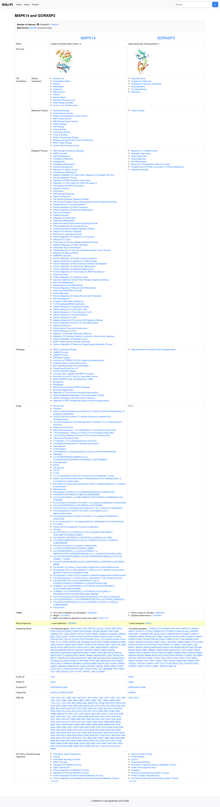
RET (114, 660)
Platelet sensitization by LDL (65, 368)
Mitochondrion (59, 91)
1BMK (68, 697)
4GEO (108, 735)
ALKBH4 (166, 628)
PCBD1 (190, 650)
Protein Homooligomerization (143, 767)
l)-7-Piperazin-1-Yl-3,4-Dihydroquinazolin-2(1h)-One (75, 440)
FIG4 (182, 639)
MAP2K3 (114, 647)
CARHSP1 (194, 631)
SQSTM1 (99, 666)
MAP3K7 (89, 650)
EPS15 (123, 639)
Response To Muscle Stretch (65, 252)
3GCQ (87, 713)
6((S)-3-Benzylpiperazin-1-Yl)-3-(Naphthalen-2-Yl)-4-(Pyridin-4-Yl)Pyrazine (84, 430)
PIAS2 (122, 658)
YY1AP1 (78, 671)
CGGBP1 (186, 633)
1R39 (123, 697)
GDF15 (100, 641)
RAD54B (140, 655)
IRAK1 (107, 644)
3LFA (52, 721)
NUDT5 (166, 650)
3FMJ (106, 711)
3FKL (120, 708)
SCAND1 (188, 655)
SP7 (77, 666)
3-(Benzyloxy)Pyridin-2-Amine (66, 438)
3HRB (85, 716)
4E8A (106, 732)
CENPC (73, 633)
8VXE (81, 746)
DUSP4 (103, 636)
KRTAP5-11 (168, 644)
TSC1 (52, 671)
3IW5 (73, 719)
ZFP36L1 (87, 671)
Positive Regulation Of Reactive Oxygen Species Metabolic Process (83, 344)
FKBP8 (72, 641)
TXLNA (168, 663)
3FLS (79, 711)
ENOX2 (169, 639)
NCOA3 (116, 655)
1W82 (64, 700)
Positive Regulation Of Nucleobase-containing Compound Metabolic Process (86, 778)
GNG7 (196, 639)
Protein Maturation (61, 293)
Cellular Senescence (62, 325)
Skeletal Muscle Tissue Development (69, 204)
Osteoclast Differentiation (64, 220)
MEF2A (111, 652)
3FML (117, 711)
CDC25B (95, 631)
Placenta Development (63, 166)
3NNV (88, 724)
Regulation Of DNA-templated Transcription (71, 180)
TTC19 (161, 663)
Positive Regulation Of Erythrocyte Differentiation (74, 266)
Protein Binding (59, 123)
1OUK (100, 697)
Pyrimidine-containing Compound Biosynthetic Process (155, 778)
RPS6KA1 (179, 655)
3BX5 (63, 708)
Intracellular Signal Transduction (67, 247)
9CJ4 (113, 746)
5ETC (74, 738)
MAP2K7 (71, 650)
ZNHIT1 (102, 671)
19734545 (156, 615)
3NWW (107, 724)
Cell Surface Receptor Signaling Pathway (71, 199)
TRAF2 (159, 660)
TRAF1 (152, 660)
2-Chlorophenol (59, 448)
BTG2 (119, 628)
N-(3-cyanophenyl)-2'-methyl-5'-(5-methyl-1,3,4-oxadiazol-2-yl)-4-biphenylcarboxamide (80, 512)
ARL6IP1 (195, 628)
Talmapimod (58, 467)
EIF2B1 (147, 639)
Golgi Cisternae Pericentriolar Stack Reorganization (153, 349)
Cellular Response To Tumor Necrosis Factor (72, 312)
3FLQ (74, 711)
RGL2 (161, 655)
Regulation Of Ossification (64, 217)
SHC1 (107, 663)
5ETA (69, 738)
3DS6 (90, 708)
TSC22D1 (132, 663)
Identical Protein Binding (141, 753)
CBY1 (136, 633)
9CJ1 (98, 746)
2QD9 (75, 705)
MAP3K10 (80, 650)
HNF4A (68, 644)
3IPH (63, 719)
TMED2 (194, 658)
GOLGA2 (139, 641)
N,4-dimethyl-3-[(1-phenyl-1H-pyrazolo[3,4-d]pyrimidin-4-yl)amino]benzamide (86, 567)
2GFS (118, 703)
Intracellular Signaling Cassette (66, 759)
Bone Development (61, 298)
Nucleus (56, 83)
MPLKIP (185, 647)
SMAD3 (121, 663)
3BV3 (58, 708)
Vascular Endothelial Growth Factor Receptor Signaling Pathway (81, 279)
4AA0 (52, 732)
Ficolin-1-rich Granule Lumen (65, 105)
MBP (105, 652)
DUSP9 (117, 636)
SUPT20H (74, 668)
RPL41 (60, 663)
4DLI (74, 732)
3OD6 (81, 727)
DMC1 (160, 636)
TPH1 (146, 660)
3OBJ (64, 727)
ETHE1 (176, 639)
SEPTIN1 (132, 658)
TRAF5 (172, 660)
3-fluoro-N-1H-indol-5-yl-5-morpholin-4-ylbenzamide (75, 545)
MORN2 (177, 647)
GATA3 (94, 641)
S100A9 (85, 663)
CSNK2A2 (113, 633)
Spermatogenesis (138, 158)
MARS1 (94, 652)
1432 (52, 676)
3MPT (53, 724)
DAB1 (52, 636)
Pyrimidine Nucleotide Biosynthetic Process (150, 772)
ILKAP (94, 644)
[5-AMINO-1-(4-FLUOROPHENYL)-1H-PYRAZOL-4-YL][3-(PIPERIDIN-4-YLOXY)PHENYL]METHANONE (84, 587)
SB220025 (57, 454)
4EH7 (63, 735)
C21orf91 (185, 631)
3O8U (52, 727)
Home (19, 4)
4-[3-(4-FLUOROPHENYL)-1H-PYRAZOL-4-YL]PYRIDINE (77, 505)
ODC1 (178, 650)
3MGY (89, 721)
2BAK (79, 703)
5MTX (95, 738)
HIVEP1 (60, 644)
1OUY (106, 697)
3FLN (68, 711)
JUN (118, 644)
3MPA (118, 721)
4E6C (100, 732)
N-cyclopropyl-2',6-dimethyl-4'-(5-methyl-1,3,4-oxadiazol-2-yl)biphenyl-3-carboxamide (89, 502)
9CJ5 (118, 746)
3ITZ (68, 719)
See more (54, 781)
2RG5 (81, 705)
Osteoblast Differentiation (64, 164)
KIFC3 (159, 644)
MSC (192, 647)
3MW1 (71, 724)
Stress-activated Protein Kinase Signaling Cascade (75, 223)
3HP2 (74, 716)
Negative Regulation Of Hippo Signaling (70, 244)
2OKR (64, 705)
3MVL (58, 724)
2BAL (84, 703)
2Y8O (92, 705)
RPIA (172, 655)
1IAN (79, 697)
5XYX (108, 740)
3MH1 (100, 721)
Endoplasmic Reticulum (141, 81)
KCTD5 (139, 644)
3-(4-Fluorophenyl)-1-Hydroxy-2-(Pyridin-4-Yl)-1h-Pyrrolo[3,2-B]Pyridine (83, 432)
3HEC (53, 716)
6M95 (71, 743)
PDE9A (197, 650)
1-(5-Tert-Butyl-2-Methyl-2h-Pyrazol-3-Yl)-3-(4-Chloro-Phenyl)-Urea (81, 435)
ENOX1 (162, 639)
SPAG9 (83, 666)
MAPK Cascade (60, 153)
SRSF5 (114, 666)
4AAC (69, 732)
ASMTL (131, 631)
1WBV (105, 700)
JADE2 (200, 641)
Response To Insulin (62, 239)
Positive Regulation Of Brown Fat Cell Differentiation (75, 322)
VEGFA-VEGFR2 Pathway (64, 371)
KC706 (56, 464)
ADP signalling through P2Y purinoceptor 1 (71, 365)
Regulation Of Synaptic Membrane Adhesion (72, 333)
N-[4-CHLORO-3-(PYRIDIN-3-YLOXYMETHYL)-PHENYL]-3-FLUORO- (83, 537)
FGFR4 (65, 641)
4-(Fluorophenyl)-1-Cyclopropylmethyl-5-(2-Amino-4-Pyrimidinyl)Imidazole (84, 451)
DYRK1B (54, 639)
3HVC (58, 719)
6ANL (119, 740)
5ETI (85, 738)
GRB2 (123, 641)
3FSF (64, 713)
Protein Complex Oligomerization (145, 775)
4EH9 (74, 735)
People (35, 4)
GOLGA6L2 (149, 641)
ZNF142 (95, 671)
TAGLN (164, 658)
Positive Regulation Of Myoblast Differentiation (73, 269)
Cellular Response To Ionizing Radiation (70, 314)
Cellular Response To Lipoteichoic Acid (70, 309)
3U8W (69, 729)
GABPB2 (189, 639)
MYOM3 (198, 647)
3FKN (52, 711)
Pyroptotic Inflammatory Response (68, 301)
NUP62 (172, 650)
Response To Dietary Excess (65, 169)
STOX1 (157, 658)
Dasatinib (57, 408)
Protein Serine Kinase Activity (66, 145)
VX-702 (56, 470)
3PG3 (104, 727)
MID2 (160, 647)
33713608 (64, 615)
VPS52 (195, 663)
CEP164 (80, 633)
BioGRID (33, 27)
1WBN (81, 700)
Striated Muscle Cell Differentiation (68, 285)
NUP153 (96, 658)
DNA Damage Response (63, 193)
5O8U (68, 740)
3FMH (100, 711)
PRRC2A (162, 652)
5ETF (79, 738)
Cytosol (56, 94)
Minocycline (58, 405)
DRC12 (184, 636)
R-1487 (56, 473)
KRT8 (80, 647)
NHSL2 (139, 650)
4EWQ (86, 735)
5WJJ (102, 740)
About (27, 4)
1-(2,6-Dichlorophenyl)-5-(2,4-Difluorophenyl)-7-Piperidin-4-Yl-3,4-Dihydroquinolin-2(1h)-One (87, 423)
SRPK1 (107, 666)
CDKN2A (54, 633)
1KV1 (84, 697)
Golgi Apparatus (138, 86)
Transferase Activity (61, 132)
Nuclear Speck (59, 97)
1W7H (58, 700)
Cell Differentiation (139, 161)
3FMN (59, 713)
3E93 (105, 708)
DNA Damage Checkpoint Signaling (68, 150)
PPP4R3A (84, 660)
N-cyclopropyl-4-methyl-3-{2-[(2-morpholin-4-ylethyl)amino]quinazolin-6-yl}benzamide (89, 575)
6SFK (120, 743)
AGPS (148, 623)
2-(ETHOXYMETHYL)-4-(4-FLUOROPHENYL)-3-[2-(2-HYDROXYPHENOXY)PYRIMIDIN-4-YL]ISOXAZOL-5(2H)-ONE (80, 582)
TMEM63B (107, 668)
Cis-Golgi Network (139, 89)
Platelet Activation (61, 215)
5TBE (91, 740)
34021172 (103, 618)
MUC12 (104, 655)
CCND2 (75, 631)
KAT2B (60, 647)
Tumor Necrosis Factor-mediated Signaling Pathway (75, 242)
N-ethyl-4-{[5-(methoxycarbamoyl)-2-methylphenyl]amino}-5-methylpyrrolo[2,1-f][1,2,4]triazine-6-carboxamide (87, 479)
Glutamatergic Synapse (63, 102)
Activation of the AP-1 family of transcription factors (75, 376)
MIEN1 (167, 647)
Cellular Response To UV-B (65, 317)
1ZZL (68, 703)
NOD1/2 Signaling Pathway (65, 349)
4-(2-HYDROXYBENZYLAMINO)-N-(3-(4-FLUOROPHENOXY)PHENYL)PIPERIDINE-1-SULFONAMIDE (80, 458)
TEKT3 (176, 658)
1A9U (52, 697)
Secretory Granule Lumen (64, 99)
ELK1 (97, 639)
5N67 (58, 740)
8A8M (75, 746)
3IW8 (88, 719)
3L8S (114, 719)
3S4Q (63, 729)
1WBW (112, 700)
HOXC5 (180, 641)
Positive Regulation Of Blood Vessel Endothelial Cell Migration (80, 263)
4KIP (118, 735)
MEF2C (118, 652)
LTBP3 (184, 644)
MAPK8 (111, 650)
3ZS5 (91, 729)
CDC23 (157, 633)
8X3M (87, 746)
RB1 (98, 660)
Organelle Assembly (140, 169)
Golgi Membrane (138, 78)
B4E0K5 (54, 692)
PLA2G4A (54, 660)
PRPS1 (154, 652)
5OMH (86, 740)
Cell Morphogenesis (61, 156)
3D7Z (79, 708)
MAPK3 (104, 650)
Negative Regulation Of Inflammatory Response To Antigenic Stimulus (83, 174)
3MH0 (95, 721)
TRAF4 (166, 660)
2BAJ (73, 703)
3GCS (93, 713)
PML (66, 660)
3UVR (86, 729)
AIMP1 (73, 628)
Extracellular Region (61, 81)
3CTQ (74, 708)
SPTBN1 (91, 666)
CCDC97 (68, 631)
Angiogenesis (59, 161)
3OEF (98, 727)
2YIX (108, 705)
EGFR (82, 639)
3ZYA (113, 729)
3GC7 (75, 713)
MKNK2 (90, 655)
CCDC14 (60, 631)
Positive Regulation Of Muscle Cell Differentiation (74, 287)
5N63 (112, 738)
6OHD (82, 743)
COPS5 (88, 633)
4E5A (84, 732)
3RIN (121, 727)
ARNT (79, 628)
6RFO (104, 743)
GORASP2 (166, 37)
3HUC (96, 716)
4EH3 (116, 732)
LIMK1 (92, 647)
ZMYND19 (164, 666)
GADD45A (85, 641)
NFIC (68, 658)
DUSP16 (81, 636)
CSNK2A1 (103, 633)
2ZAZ (112, 705)
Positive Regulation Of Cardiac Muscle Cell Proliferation (77, 295)
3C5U (68, 708)
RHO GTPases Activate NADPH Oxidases (71, 387)
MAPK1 (96, 650)
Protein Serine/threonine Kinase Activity (70, 115)
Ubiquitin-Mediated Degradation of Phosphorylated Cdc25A (78, 395)
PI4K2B (114, 658)
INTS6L (101, 644)
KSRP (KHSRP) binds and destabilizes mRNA (73, 379)
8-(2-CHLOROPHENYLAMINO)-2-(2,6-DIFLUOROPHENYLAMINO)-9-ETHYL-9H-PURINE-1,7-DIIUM (87, 557)
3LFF (78, 721)
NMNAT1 (152, 650)
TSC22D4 (141, 663)
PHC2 (108, 658)
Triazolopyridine (60, 462)
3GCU (99, 713)
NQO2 (159, 650)
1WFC (118, 700)
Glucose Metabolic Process (65, 177)
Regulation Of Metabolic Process (67, 764)
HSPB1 (80, 644)
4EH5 (52, 735)
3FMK (111, 711)
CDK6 (116, 631)
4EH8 (69, 735)
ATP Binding (58, 126)
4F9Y (97, 735)
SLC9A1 (113, 663)
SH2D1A (100, 663)
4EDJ (136, 697)
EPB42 (109, 639)
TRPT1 (197, 660)
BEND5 (157, 631)
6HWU (59, 743)
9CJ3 (108, 746)
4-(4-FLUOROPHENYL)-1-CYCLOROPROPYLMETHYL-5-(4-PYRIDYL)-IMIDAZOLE (89, 599)
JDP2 (113, 644)
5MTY (101, 738)
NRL (90, 658)
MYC (110, 655)
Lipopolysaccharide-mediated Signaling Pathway (74, 228)
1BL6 (58, 697)
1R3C (52, 700)
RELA (108, 660)
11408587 (54, 24)
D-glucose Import (60, 274)
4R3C (58, 738)
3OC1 (69, 727)
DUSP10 (73, 636)
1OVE (112, 697)
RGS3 (166, 655)
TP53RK (139, 660)
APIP (173, 628)
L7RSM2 (62, 692)
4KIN (113, 735)
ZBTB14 (148, 666)
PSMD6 (177, 652)
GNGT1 (131, 641)
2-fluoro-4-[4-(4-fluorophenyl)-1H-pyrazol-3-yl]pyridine (75, 526)
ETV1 (58, 641)
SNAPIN (71, 666)
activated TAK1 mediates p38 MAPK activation (73, 373)
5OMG (79, 740)
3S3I (58, 729)
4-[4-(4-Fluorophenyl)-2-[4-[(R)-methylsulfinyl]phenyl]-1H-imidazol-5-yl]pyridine (86, 596)
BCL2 (94, 628)
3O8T (118, 724)
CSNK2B (122, 633)
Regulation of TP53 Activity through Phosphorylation (75, 392)
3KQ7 (108, 719)
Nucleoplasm (58, 86)
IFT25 (193, 641)
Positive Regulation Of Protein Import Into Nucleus (75, 258)
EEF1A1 (68, 639)
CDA (151, 633)
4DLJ (79, 732)
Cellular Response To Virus (65, 330)
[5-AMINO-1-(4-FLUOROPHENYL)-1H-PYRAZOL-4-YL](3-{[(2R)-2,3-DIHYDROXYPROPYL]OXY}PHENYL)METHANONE (82, 592)
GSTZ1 (164, 641)
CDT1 (61, 633)
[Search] (215, 4)
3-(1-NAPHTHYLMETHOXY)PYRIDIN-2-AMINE (73, 548)
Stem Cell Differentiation (63, 282)
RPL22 (53, 663)
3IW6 (78, 719)
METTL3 (61, 655)
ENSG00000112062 (58, 687)
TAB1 (81, 668)
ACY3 (159, 628)
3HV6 (118, 716)
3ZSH (102, 729)
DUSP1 (65, 636)
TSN (156, 663)
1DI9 (74, 697)
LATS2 (86, 647)
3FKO (58, 711)
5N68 (63, 740)
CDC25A (87, 631)
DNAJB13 (168, 636)
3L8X (119, 719)
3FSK (70, 713)
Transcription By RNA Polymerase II (69, 185)
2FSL (96, 703)
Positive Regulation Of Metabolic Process (71, 770)
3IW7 (83, 719)
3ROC (53, 729)
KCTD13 (132, 644)
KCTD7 (146, 644)
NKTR (78, 658)
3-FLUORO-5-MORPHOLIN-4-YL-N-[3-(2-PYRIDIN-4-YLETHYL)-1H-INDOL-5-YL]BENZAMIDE (86, 541)
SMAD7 (53, 666)
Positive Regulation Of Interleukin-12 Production (74, 236)
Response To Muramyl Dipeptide (67, 231)
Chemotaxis (58, 191)
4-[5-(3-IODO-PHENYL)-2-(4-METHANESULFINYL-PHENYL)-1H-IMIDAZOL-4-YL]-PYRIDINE (88, 498)
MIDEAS (69, 655)
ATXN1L (149, 631)
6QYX (99, 743)
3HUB (91, 716)
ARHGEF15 (186, 628)
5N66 (52, 740)
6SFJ (115, 743)
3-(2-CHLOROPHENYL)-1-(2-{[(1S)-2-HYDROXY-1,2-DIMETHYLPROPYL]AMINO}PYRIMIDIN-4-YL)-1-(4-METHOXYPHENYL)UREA (87, 552)
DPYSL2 (176, 636)
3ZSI (108, 729)
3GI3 (116, 713)
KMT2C (67, 647)
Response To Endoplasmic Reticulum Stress (150, 164)
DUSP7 (110, 636)
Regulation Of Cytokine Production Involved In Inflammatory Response (83, 336)
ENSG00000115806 (136, 687)
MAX (100, 652)
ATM (90, 628)
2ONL (69, 705)
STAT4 (53, 668)
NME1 (145, 650)
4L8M (52, 738)
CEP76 (178, 633)
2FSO (107, 703)
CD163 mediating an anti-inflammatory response (74, 397)
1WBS (93, 700)
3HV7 (52, 719)
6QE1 (93, 743)
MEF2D (53, 655)
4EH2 (111, 732)
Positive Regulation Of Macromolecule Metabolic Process (78, 775)
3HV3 (102, 716)
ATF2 (85, 628)
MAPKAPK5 (78, 652)
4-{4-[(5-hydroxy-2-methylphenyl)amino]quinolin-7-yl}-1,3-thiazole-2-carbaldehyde (87, 507)
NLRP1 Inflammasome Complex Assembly (71, 341)
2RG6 (86, 705)
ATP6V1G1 (140, 631)
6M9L (76, 743)
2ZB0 (118, 705)
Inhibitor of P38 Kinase (63, 427)
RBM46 (148, 655)
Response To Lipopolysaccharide (67, 234)
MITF (76, 655)
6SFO (53, 746)
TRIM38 (190, 660)
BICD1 (108, 628)
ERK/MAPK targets (61, 357)
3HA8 (121, 713)
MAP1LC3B (193, 644)
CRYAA (141, 636)
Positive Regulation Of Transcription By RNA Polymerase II (79, 271)
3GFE (110, 713)
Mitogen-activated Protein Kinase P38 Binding (73, 140)
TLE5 (100, 668)
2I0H (124, 703)
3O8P (112, 724)
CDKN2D (171, 633)
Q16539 (69, 692)
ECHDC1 (139, 639)
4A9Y (118, 729)
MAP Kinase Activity (62, 118)
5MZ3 (107, 738)
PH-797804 (58, 524)
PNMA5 (131, 652)
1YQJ (52, 703)
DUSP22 (96, 636)
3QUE (115, 727)
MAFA (98, 647)
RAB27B (192, 652)
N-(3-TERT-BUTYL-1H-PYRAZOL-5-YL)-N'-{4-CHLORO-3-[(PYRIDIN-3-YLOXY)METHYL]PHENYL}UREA (83, 533)
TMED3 (131, 660)
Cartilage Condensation (63, 158)
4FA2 (102, 735)
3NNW (94, 724)
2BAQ (90, 703)
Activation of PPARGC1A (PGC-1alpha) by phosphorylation (78, 360)
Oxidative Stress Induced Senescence (70, 362)
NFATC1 (53, 658)
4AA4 (58, 732)
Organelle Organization (141, 153)
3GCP (81, 713)
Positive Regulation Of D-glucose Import (70, 277)
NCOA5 (131, 650)
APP (178, 628)
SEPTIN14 (142, 658)
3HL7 (64, 716)
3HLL (69, 716)
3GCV (105, 713)
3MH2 (106, 721)
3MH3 (112, 721)
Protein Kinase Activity (63, 113)
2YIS (97, 705)
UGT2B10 (65, 671)
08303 (131, 681)
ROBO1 (120, 660)
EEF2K (75, 639)
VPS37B (188, 663)
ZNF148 (172, 666)
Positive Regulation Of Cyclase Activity (70, 225)
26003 (131, 676)
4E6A (95, 732)
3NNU (83, 724)
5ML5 (90, 738)
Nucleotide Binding (61, 110)
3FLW (84, 711)
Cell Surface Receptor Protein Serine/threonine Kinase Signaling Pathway (85, 201)
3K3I (93, 719)
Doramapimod (59, 446)
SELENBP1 (198, 655)
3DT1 (95, 708)
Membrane (135, 91)
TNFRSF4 (72, 623)
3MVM (65, 724)
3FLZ (95, 711)
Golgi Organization (139, 156)
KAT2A (53, 647)
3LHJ (84, 721)
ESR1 (53, 641)
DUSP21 (191, 636)
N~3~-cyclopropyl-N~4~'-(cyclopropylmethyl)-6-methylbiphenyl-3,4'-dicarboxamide (88, 521)
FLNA (77, 641)
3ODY (87, 727)
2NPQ (58, 705)
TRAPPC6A (181, 660)
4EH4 (122, 732)
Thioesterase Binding (140, 762)
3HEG (58, 716)
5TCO (97, 740)
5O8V (73, 740)
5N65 (122, 738)
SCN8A (93, 663)
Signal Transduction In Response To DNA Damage (75, 260)
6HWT (53, 743)
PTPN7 (92, 660)
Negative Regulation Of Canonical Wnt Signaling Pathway (78, 320)
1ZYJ (58, 703)
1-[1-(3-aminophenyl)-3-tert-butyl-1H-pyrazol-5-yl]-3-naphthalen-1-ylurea (83, 475)
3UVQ (80, 729)
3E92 (100, 708)
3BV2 (52, 708)
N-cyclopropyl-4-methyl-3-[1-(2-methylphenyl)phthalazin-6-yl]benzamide (83, 491)
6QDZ (87, 743)
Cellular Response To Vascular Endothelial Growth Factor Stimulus (82, 250)
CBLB (130, 633)
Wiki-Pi (7, 4)
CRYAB (148, 636)
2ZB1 (123, 705)
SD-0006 (57, 529)
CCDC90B (144, 633)
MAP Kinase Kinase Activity (65, 121)
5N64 (117, 738)
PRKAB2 (146, 652)
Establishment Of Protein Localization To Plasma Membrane (157, 166)
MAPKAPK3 (67, 652)
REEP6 (155, 655)
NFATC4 (61, 658)
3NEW (77, 724)
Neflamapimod (59, 489)
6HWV (65, 743)
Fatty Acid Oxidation (62, 212)
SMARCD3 (62, 666)
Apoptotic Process (61, 188)
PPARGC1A (74, 660)
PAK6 (102, 658)
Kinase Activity (59, 129)
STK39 (66, 668)
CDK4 (110, 631)
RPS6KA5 (77, 663)
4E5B (89, 732)
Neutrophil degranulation (63, 389)
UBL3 (181, 663)
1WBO (87, 700)
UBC (58, 671)
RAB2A (199, 652)
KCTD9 (153, 644)
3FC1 (110, 708)
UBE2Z (175, 663)
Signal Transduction (61, 196)
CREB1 (95, 633)
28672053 (92, 612)
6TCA (58, 746)
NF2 (122, 655)
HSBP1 (187, 641)
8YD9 (92, 746)
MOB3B (97, 655)
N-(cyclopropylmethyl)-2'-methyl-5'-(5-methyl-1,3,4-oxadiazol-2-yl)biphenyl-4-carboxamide (86, 517)
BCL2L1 (101, 628)
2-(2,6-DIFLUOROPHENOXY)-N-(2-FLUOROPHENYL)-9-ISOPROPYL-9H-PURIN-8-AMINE (89, 563)
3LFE (73, 721)
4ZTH (63, 738)
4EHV (79, 735)
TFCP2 (94, 668)
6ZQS (64, 746)
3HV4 (107, 716)
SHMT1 (150, 658)
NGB (73, 658)
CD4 (81, 631)
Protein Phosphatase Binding (65, 137)
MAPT (87, 652)
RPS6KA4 (67, 663)
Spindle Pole (58, 78)
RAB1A (184, 652)
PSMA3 (169, 652)
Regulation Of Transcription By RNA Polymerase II (75, 182)
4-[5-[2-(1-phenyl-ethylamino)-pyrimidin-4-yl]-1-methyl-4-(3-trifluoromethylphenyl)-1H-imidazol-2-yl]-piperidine (89, 412)
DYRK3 (131, 639)
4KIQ (123, 735)
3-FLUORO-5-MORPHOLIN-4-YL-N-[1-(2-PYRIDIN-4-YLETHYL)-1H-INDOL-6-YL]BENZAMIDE (86, 603)
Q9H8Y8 (132, 692)
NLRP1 (84, 658)
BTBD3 (170, 631)
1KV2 (89, 697)
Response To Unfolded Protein (144, 150)
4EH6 (58, 735)
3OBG (58, 727)
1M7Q (95, 697)
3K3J (98, 719)
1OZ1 (118, 697)
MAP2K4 (54, 650)
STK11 (60, 668)
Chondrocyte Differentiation (64, 172)
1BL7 (63, 697)
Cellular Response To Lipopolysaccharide (71, 306)
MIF (172, 647)
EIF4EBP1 (89, 639)
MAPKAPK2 (55, 652)
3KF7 (103, 719)
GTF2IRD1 (172, 641)
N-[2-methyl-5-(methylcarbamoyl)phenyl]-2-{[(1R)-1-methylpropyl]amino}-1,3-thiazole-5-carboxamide (89, 485)
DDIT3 (59, 636)
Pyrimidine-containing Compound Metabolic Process (153, 764)
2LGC (52, 705)
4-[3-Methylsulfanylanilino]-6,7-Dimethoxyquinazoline (76, 443)
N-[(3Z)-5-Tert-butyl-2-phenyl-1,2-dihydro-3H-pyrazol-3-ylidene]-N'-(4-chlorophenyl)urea (82, 418)
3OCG (75, 727)
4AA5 (63, 732)
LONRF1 (177, 644)
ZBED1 (141, 666)
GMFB (107, 641)
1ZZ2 (63, 703)
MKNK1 (82, 655)
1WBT (99, 700)
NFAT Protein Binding (62, 142)
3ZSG (97, 729)
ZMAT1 (156, 666)
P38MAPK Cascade (61, 255)
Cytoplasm (57, 89)
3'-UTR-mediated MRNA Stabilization (69, 303)
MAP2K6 (63, 650)
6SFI (110, 743)
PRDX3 (139, 652)
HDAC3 (53, 644)
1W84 (75, 700)
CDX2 (66, 633)
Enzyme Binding (60, 134)
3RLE (130, 697)
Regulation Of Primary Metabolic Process (71, 772)
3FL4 (64, 711)
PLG (61, 660)
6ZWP (70, 746)
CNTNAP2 (132, 636)
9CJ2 (103, 746)
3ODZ (92, 727)
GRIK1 (157, 641)
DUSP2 (88, 636)
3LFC (63, 721)
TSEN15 (150, 663)
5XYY (114, 740)
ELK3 (102, 639)
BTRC (53, 631)
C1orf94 (177, 631)
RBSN (103, 660)
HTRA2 (87, 644)
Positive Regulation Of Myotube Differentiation (73, 209)
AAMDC (152, 628)
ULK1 (72, 671)
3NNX (100, 724)
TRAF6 (121, 668)
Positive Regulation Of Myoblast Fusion (70, 338)
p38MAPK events (60, 352)
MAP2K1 (106, 647)
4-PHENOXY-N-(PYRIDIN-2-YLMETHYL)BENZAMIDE (76, 494)
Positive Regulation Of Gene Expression (70, 207)
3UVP (74, 729)
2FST (112, 703)
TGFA (182, 658)
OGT (184, 650)
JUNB (123, 644)
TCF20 (87, 668)
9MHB (53, 748)
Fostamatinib (58, 607)
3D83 (85, 708)
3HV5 (113, 716)
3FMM (53, 713)
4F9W (91, 735)
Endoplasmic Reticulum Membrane (146, 83)
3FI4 (115, 708)
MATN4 (154, 647)
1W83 (69, 700)
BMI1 (114, 628)
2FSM (101, 703)
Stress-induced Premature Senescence (70, 328)
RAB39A (132, 655)
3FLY (90, 711)
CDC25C (103, 631)
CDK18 (163, 633)
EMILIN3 (154, 639)
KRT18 (74, 647)
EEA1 (61, 639)
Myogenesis (58, 381)
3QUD (109, 727)
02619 (53, 681)
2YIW (102, 705)
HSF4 (74, 644)
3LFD (68, 721)
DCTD (154, 636)
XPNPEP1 (133, 666)
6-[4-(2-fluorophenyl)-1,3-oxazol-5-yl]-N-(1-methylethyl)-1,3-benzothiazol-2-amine (87, 577)
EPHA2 (116, 639)
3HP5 (80, 716)
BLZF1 (164, 631)
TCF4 (170, 658)
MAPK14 (88, 37)
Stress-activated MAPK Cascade (67, 290)
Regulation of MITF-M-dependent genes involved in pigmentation (81, 400)
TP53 (115, 668)
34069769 (159, 612)
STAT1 (121, 666)
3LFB (58, 721)
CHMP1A (195, 633)
